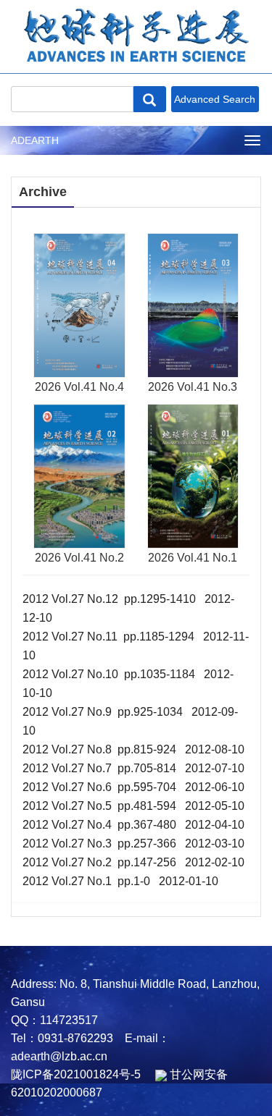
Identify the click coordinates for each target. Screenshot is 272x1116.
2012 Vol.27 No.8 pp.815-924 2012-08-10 (133, 749)
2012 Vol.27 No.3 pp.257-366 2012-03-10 (133, 843)
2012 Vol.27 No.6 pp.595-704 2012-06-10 (133, 787)
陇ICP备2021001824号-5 (76, 1074)
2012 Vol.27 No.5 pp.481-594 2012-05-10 (133, 806)
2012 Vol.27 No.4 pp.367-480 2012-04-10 (133, 825)
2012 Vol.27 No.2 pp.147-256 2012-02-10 (133, 862)
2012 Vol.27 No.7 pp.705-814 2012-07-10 (133, 768)
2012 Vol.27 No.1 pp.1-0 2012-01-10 (120, 881)
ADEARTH (35, 140)
